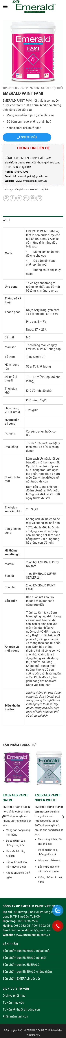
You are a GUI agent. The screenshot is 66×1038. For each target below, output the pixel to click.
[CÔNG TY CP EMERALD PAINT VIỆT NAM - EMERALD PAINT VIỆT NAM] (34, 6)
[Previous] (3, 824)
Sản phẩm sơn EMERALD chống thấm (27, 971)
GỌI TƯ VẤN (28, 137)
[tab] (33, 220)
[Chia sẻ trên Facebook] (13, 198)
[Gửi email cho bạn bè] (26, 198)
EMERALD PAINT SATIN (15, 797)
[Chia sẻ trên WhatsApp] (6, 198)
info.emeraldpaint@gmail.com (32, 930)
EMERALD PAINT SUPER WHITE (47, 797)
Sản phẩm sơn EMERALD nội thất (42, 88)
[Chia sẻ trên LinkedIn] (39, 198)
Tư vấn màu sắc (13, 1002)
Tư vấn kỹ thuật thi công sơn (21, 1009)
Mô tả (6, 220)
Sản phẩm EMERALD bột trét (21, 978)
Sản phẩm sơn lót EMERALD (21, 964)
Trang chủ (10, 88)
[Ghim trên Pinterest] (33, 198)
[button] (5, 6)
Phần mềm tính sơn (15, 1016)
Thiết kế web (52, 1030)
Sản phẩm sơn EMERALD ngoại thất (26, 951)
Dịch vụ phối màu (14, 995)
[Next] (63, 824)
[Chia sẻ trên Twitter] (19, 198)
